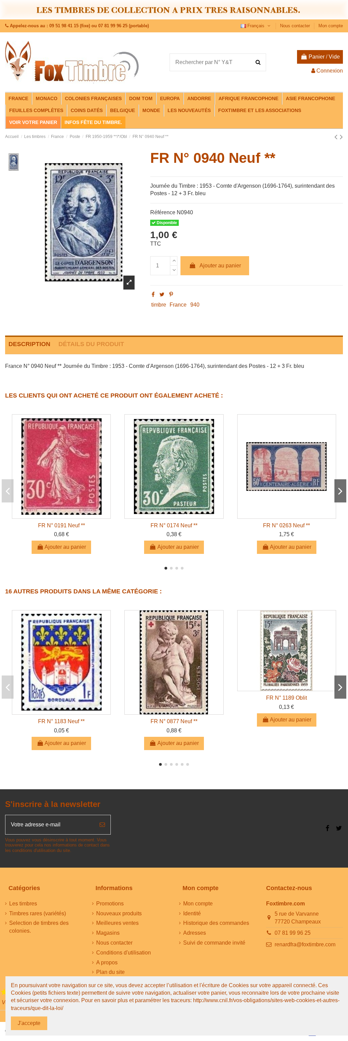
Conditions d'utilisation (123, 952)
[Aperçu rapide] (61, 515)
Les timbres (23, 903)
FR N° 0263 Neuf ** (286, 525)
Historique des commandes (216, 923)
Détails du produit (91, 344)
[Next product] (341, 136)
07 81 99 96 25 (293, 933)
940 (194, 305)
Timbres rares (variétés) (37, 913)
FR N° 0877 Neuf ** (174, 721)
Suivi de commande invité (214, 943)
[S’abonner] (102, 824)
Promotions (110, 903)
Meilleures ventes (117, 923)
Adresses (194, 933)
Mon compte (330, 25)
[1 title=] (4, 992)
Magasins (108, 933)
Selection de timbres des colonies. (39, 926)
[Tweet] (161, 294)
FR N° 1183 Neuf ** (61, 721)
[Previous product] (337, 136)
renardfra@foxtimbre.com (305, 944)
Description (29, 344)
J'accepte (29, 1023)
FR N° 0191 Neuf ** (61, 525)
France (178, 305)
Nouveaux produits (119, 913)
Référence (162, 212)
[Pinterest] (171, 294)
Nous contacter (295, 25)
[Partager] (153, 294)
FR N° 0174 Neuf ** (174, 525)
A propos (107, 962)
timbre (158, 305)
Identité (192, 913)
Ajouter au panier (220, 265)
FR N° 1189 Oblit (286, 698)
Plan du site (110, 972)
